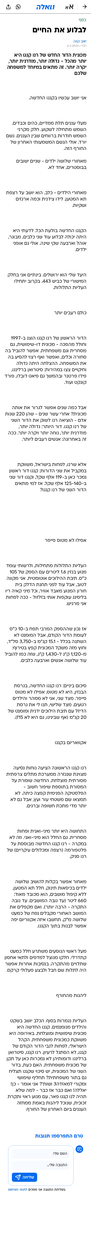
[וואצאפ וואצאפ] (18, 6)
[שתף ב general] (8, 7)
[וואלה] (45, 6)
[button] (69, 7)
